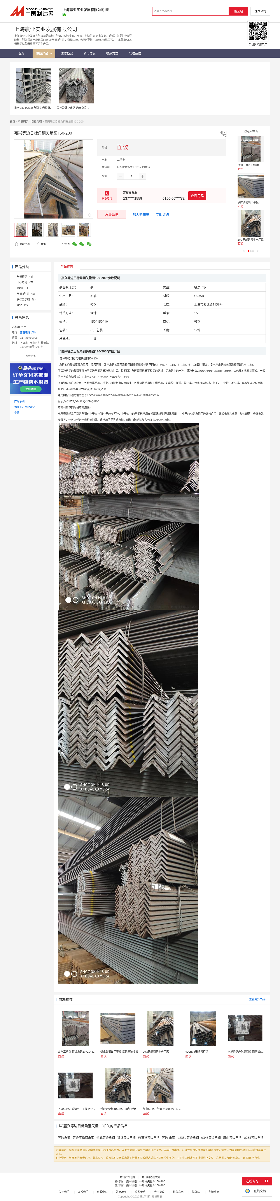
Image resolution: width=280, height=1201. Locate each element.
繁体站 (196, 1192)
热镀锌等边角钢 (148, 1137)
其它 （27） (24, 305)
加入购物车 (141, 214)
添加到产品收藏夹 (24, 407)
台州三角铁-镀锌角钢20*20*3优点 (258, 165)
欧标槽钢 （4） (26, 277)
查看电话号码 (28, 332)
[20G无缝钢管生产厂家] (251, 223)
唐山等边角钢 (232, 1137)
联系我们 (83, 1192)
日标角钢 (36, 121)
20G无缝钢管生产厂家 (251, 240)
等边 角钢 (168, 1137)
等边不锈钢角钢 (83, 1137)
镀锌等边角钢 (126, 1137)
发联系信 (111, 214)
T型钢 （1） (24, 288)
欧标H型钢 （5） (27, 294)
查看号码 (197, 196)
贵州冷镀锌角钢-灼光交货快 (73, 108)
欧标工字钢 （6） (27, 299)
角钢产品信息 (128, 1177)
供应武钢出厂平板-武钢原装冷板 (256, 202)
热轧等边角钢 (105, 1137)
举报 (43, 244)
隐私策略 (140, 1192)
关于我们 (64, 1192)
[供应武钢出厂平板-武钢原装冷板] (251, 186)
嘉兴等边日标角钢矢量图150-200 (145, 1181)
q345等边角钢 (211, 1137)
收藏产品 (24, 244)
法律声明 (178, 1192)
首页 (12, 121)
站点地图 (121, 1192)
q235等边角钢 (253, 1137)
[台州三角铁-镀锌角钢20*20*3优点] (251, 149)
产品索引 (19, 401)
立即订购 (162, 214)
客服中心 (102, 1192)
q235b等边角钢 (188, 1137)
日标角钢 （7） (26, 282)
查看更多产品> (257, 999)
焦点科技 (145, 1196)
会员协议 (159, 1192)
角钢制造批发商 (151, 1177)
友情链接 (213, 1192)
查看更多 (30, 356)
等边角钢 (64, 1137)
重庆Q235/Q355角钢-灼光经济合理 (34, 108)
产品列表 (23, 121)
